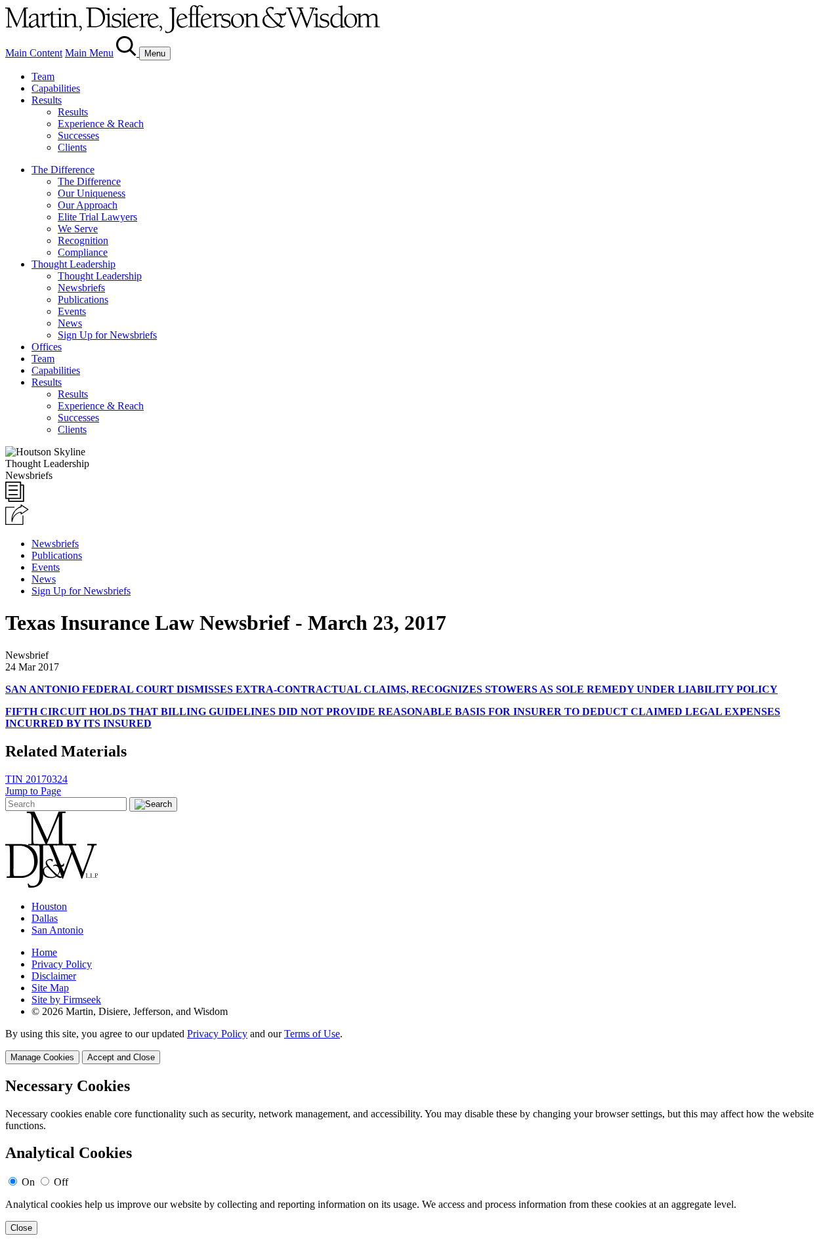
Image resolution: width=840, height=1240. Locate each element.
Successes (78, 135)
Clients (72, 147)
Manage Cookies (42, 1057)
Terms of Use (312, 1033)
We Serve (78, 228)
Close (21, 1228)
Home (44, 952)
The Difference (63, 169)
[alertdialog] (420, 1156)
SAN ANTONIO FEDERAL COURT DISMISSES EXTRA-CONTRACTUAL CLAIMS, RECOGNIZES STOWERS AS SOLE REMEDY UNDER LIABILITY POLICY (391, 689)
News (70, 323)
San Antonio (57, 930)
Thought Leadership (74, 264)
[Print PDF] (14, 498)
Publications (83, 299)
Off (61, 1182)
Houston (49, 906)
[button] (17, 521)
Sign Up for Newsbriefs (107, 335)
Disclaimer (54, 976)
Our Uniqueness (91, 193)
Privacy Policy (62, 964)
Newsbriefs (81, 287)
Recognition (83, 240)
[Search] (127, 52)
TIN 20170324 (36, 779)
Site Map (50, 987)
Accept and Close (121, 1057)
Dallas (45, 918)
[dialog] (420, 1046)
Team (43, 76)
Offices (47, 346)
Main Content (33, 52)
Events (72, 311)
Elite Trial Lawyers (97, 216)
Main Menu (89, 52)
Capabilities (56, 88)
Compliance (83, 252)
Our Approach (87, 205)
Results (47, 100)
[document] (420, 1156)
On (28, 1182)
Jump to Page (33, 790)
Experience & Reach (101, 123)
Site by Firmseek (66, 999)
